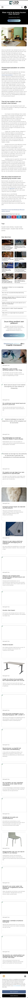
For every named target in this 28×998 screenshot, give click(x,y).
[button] (25, 976)
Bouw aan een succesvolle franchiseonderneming (13, 292)
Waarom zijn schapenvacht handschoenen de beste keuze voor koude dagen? (14, 577)
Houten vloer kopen (9, 610)
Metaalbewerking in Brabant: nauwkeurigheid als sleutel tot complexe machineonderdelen (7, 248)
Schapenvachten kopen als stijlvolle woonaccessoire (14, 507)
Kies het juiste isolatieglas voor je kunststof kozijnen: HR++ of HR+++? (14, 714)
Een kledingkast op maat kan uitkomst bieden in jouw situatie (13, 438)
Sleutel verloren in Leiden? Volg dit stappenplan (12, 308)
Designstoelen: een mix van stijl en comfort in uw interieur (13, 852)
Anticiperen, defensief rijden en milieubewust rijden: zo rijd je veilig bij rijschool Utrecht (14, 298)
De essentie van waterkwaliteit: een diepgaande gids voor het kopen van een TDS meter (14, 956)
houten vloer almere (7, 227)
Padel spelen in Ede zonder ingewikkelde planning (6, 270)
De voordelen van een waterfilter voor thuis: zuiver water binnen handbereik (13, 784)
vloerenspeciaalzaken (7, 75)
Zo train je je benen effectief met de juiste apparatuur (19, 259)
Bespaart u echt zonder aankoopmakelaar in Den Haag (20, 247)
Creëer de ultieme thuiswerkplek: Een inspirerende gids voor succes (13, 679)
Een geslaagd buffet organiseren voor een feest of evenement (7, 259)
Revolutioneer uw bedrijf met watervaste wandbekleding (12, 748)
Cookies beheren (14, 995)
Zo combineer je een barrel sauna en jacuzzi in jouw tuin (14, 404)
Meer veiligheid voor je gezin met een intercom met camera (20, 281)
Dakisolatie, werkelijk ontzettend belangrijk (13, 921)
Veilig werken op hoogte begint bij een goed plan (13, 312)
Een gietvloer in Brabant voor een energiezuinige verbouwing (12, 288)
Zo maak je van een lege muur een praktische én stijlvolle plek (13, 473)
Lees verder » (5, 290)
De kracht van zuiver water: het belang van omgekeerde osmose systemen (13, 887)
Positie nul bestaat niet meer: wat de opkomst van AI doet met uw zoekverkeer (14, 303)
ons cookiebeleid (16, 985)
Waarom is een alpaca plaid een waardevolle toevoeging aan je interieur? (13, 542)
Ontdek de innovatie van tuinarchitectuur (10, 817)
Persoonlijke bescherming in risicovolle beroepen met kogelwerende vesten (20, 270)
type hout (12, 188)
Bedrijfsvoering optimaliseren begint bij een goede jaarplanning (7, 281)
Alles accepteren (14, 991)
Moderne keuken (8, 644)
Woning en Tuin (14, 20)
